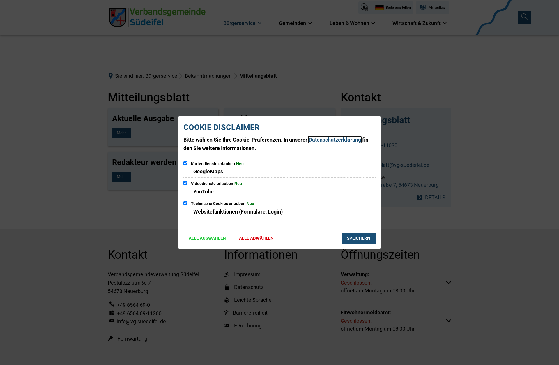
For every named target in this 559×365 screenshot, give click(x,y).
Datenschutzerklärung (335, 140)
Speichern (358, 238)
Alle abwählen (256, 238)
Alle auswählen (207, 238)
